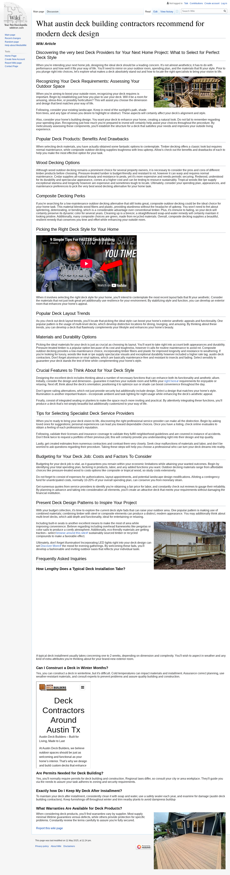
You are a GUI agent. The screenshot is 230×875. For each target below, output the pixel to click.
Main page (38, 11)
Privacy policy (42, 846)
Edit (155, 11)
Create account (211, 3)
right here (170, 381)
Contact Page (11, 66)
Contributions (196, 3)
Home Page (11, 56)
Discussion (52, 11)
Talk (186, 3)
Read (148, 11)
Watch (177, 10)
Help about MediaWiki (15, 45)
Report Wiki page (13, 63)
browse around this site (71, 532)
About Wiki (56, 846)
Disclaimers (69, 846)
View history (166, 11)
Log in (224, 3)
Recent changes (13, 38)
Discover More (50, 545)
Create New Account (15, 59)
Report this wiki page (49, 828)
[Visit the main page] (15, 14)
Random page (12, 42)
